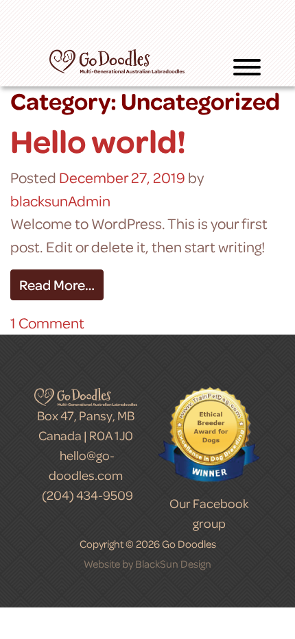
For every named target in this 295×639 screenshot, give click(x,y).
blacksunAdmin (60, 200)
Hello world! (98, 140)
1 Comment (47, 322)
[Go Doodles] (117, 59)
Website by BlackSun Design (147, 563)
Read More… (57, 285)
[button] (247, 70)
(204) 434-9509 (87, 495)
